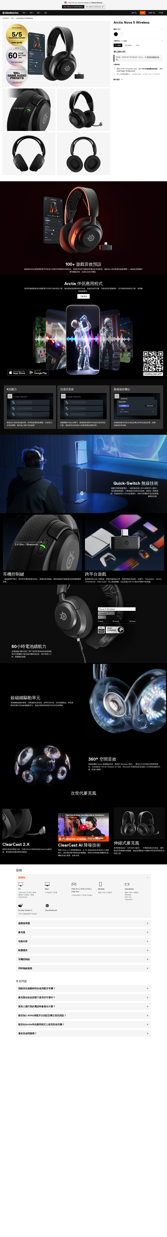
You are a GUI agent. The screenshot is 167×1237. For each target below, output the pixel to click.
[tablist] (32, 12)
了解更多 (85, 297)
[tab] (134, 12)
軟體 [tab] (31, 13)
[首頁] (11, 13)
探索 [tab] (38, 13)
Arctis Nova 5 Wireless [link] (24, 18)
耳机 (12, 18)
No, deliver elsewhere (93, 7)
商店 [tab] (24, 13)
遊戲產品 (6, 18)
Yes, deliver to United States (73, 7)
